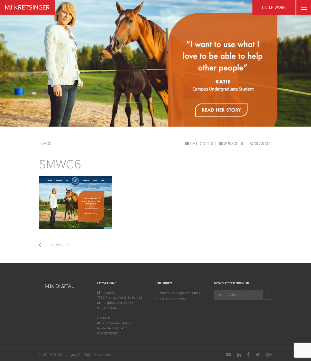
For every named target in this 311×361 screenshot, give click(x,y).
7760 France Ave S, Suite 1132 (119, 297)
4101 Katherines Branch (114, 323)
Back (46, 143)
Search (262, 143)
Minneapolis (106, 292)
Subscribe (233, 143)
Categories (201, 143)
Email (196, 293)
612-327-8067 (107, 308)
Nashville (104, 318)
